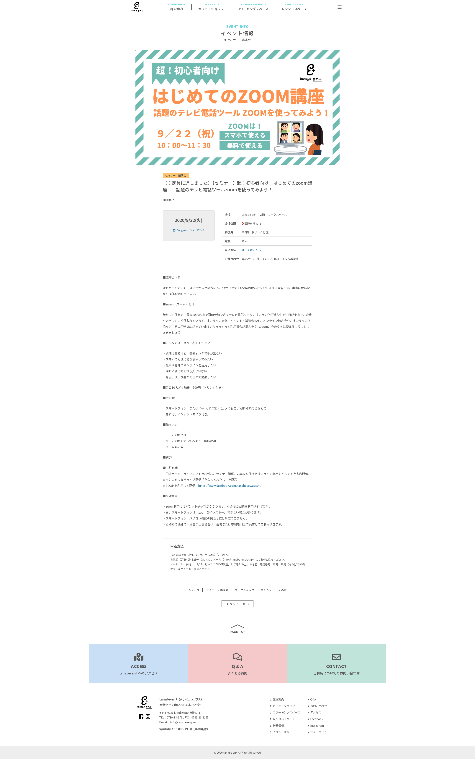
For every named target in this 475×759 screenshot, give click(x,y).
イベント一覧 (236, 604)
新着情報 (278, 725)
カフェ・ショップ (284, 706)
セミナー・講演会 (175, 175)
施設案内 (278, 699)
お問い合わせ (318, 706)
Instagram (317, 725)
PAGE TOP (237, 631)
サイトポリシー (320, 732)
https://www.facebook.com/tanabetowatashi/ (229, 485)
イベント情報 (237, 31)
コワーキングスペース (286, 712)
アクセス (315, 712)
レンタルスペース (283, 719)
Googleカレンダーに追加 (190, 230)
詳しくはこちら (251, 250)
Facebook (316, 719)
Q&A (313, 699)
